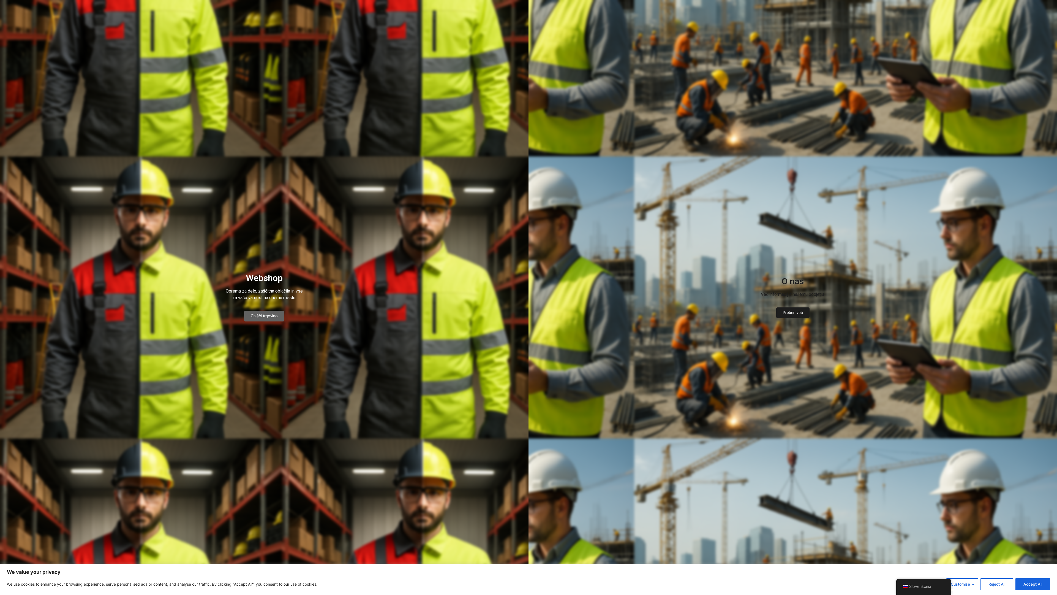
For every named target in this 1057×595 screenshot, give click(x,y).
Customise (960, 584)
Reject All (996, 584)
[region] (528, 579)
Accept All (1032, 584)
